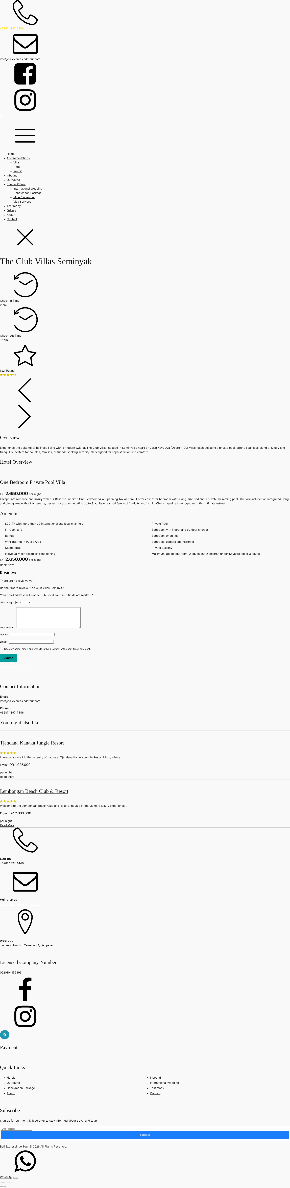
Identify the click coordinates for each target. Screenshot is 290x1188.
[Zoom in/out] (1, 1182)
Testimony (14, 206)
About (11, 214)
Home (11, 153)
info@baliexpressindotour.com (20, 904)
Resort (17, 171)
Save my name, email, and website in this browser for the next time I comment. (47, 648)
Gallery (11, 210)
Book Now (7, 565)
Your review (7, 627)
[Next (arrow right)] (5, 1186)
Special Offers (16, 184)
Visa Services (22, 201)
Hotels (11, 1077)
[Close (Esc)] (12, 1182)
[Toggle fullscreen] (5, 1182)
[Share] (8, 1182)
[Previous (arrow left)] (1, 1186)
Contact (12, 219)
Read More (7, 776)
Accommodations (18, 158)
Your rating (7, 602)
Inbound (12, 175)
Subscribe (145, 1135)
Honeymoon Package (27, 193)
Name (4, 634)
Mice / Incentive (24, 197)
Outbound (13, 180)
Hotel (16, 166)
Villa (16, 162)
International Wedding (27, 188)
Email (4, 641)
